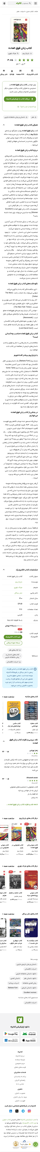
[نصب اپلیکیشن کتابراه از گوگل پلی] (11, 1033)
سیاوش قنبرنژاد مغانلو (13, 730)
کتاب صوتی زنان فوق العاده (32, 846)
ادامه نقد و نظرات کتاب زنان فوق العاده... (22, 804)
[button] (20, 30)
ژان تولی (35, 730)
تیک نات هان (17, 947)
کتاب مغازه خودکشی (34, 724)
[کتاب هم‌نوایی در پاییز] (16, 832)
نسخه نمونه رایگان (13, 643)
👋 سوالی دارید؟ (25, 1144)
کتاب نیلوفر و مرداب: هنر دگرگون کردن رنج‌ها (15, 942)
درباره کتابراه (20, 1056)
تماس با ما (20, 1084)
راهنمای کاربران (20, 1080)
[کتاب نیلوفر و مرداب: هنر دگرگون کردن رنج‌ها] (15, 927)
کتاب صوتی (6, 1120)
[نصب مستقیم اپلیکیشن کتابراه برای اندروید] (29, 1033)
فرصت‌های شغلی (20, 1067)
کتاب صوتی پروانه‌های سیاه (32, 894)
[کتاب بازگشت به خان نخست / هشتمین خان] (31, 927)
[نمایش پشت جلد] (14, 40)
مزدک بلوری (18, 587)
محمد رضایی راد (33, 947)
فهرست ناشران (20, 1101)
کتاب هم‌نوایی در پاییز (17, 846)
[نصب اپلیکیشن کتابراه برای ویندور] (11, 1040)
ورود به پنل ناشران (20, 1097)
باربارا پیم (18, 582)
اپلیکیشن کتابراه (30, 92)
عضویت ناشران (20, 1093)
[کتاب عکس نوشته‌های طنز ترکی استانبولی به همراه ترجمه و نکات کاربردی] (13, 710)
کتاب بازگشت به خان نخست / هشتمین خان (32, 942)
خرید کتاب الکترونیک (13, 637)
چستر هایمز (18, 896)
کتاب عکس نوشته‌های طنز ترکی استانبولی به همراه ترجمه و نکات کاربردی (13, 725)
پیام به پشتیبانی (20, 1076)
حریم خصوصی (20, 1063)
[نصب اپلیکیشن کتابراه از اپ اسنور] (29, 1040)
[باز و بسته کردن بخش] (3, 125)
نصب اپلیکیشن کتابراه (28, 1120)
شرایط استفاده (20, 1060)
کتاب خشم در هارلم (15, 893)
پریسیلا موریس (33, 899)
